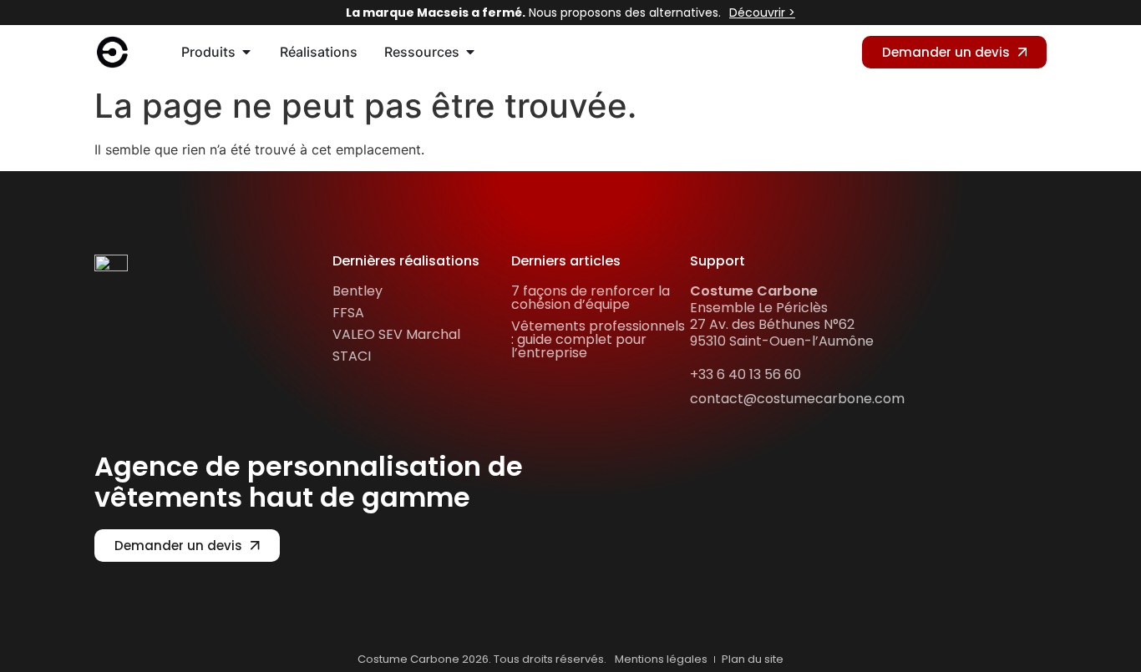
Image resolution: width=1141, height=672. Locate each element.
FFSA (348, 312)
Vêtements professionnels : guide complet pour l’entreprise (598, 339)
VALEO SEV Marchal (396, 334)
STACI (351, 356)
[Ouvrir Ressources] (470, 52)
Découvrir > (762, 12)
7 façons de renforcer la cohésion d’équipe (590, 297)
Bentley (357, 291)
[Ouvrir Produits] (246, 52)
